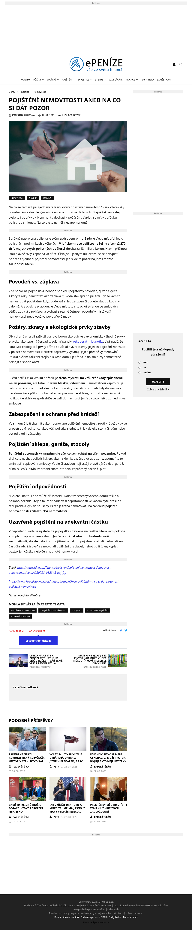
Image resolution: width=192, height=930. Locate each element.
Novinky (25, 79)
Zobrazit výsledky (158, 389)
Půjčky (37, 79)
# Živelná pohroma (20, 616)
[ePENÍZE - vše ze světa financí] (96, 64)
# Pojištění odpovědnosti (53, 610)
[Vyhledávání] (180, 64)
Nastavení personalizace (96, 922)
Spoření (51, 79)
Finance (130, 79)
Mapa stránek (130, 917)
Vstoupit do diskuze (38, 640)
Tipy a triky (147, 79)
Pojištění (67, 79)
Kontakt (66, 917)
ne (144, 367)
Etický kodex (115, 917)
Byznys (99, 79)
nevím (147, 372)
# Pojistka (77, 610)
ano (145, 362)
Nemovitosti (17, 198)
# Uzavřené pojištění (97, 610)
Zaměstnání (164, 79)
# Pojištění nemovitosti (23, 610)
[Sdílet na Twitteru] (125, 631)
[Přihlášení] (174, 64)
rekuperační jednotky (88, 341)
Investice (83, 79)
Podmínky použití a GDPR (94, 917)
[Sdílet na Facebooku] (121, 631)
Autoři (75, 917)
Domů (57, 917)
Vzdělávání (115, 79)
